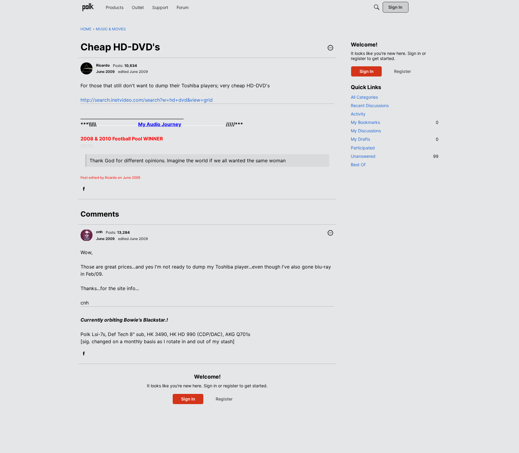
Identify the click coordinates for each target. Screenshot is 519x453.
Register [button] (224, 398)
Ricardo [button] (103, 65)
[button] (330, 48)
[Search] (376, 7)
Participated (363, 147)
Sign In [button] (188, 398)
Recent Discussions (370, 105)
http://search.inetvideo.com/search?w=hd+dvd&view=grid (146, 100)
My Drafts (395, 139)
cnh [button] (99, 232)
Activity (358, 113)
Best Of (358, 164)
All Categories (364, 97)
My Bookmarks (395, 122)
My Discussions (366, 130)
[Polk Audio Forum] (88, 7)
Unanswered (395, 156)
